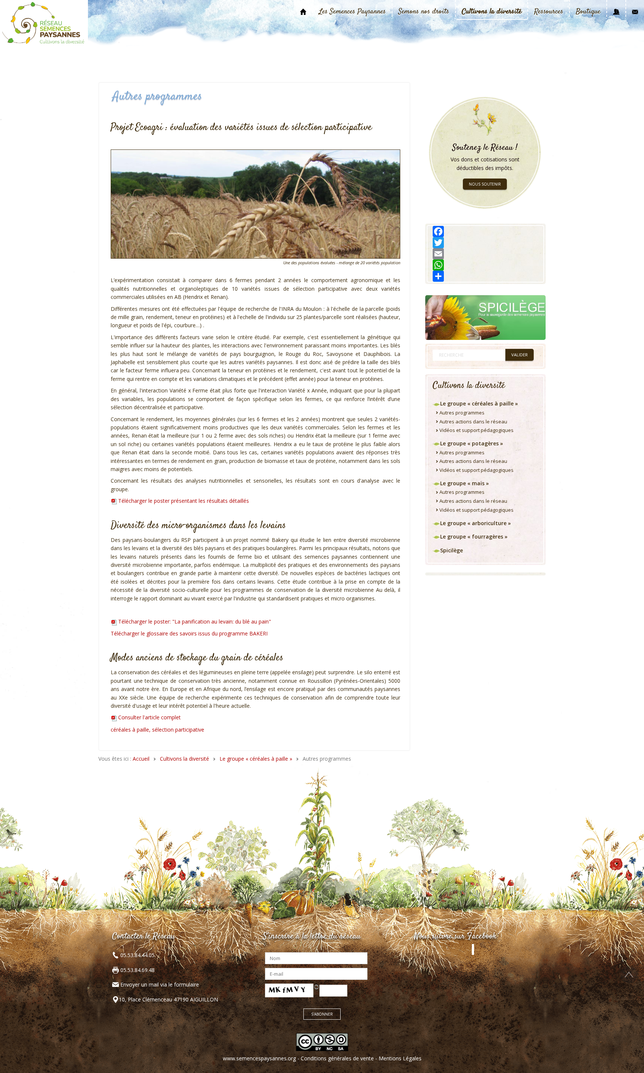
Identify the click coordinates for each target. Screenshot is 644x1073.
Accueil (141, 758)
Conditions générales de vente (337, 1058)
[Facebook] (485, 231)
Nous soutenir (485, 184)
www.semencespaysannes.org (259, 1058)
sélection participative (178, 729)
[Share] (485, 276)
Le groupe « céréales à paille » (256, 758)
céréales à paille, (131, 729)
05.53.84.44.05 (137, 955)
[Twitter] (485, 242)
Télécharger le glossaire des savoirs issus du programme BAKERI (189, 633)
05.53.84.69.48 (137, 969)
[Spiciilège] (485, 317)
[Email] (485, 253)
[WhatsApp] (485, 265)
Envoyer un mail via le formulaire (159, 984)
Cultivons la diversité (184, 758)
